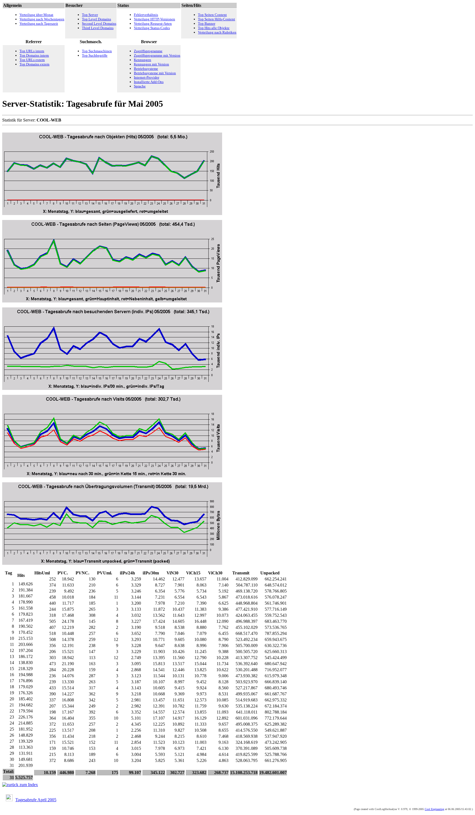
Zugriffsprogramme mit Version (157, 55)
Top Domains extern (34, 64)
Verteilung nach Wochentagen (42, 19)
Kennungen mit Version (151, 64)
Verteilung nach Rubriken (217, 32)
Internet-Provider (146, 77)
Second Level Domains (99, 23)
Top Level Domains (96, 19)
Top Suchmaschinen (97, 51)
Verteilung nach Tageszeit (39, 23)
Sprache (140, 86)
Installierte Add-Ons (149, 82)
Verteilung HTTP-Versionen (154, 19)
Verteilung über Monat (36, 15)
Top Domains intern (34, 55)
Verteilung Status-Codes (152, 28)
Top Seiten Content (212, 15)
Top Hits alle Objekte (214, 28)
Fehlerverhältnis (146, 15)
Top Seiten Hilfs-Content (216, 19)
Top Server (90, 15)
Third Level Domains (98, 28)
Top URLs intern (32, 51)
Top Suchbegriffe (94, 55)
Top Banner (206, 23)
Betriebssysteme (146, 69)
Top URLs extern (32, 60)
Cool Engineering (434, 809)
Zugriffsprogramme (148, 51)
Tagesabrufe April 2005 (35, 799)
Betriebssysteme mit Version (155, 73)
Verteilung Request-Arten (153, 23)
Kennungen (142, 60)
